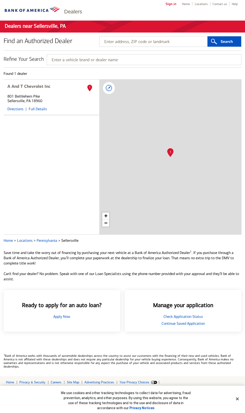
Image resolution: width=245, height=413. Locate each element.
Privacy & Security (32, 382)
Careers (56, 382)
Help (235, 4)
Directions (15, 109)
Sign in (171, 4)
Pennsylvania (47, 240)
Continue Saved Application (183, 323)
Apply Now (61, 316)
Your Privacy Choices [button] (134, 382)
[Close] (237, 399)
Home (186, 4)
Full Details (38, 109)
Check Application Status (183, 316)
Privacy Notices (142, 408)
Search (227, 41)
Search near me (109, 88)
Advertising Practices (99, 382)
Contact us (219, 4)
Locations (201, 4)
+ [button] (105, 216)
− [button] (105, 223)
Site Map (73, 382)
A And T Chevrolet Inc (28, 86)
